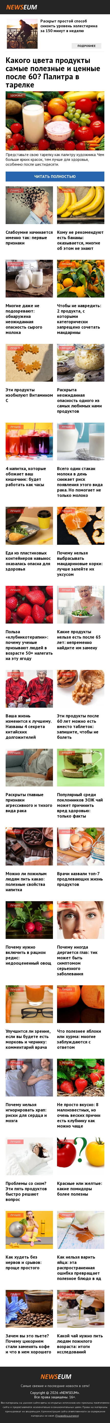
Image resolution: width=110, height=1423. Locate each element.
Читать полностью (55, 176)
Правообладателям (67, 1415)
